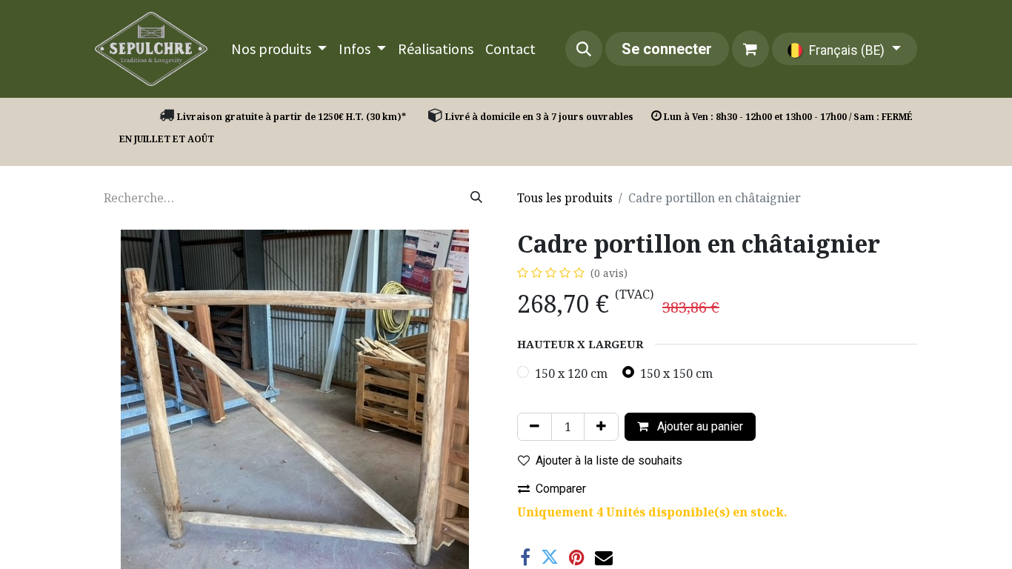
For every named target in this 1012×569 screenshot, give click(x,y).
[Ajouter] (601, 427)
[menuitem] (279, 49)
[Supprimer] (534, 427)
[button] (583, 48)
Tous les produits (565, 198)
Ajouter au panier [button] (698, 426)
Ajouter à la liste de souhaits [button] (609, 460)
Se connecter (667, 49)
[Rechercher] (476, 198)
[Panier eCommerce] (750, 48)
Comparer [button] (561, 489)
